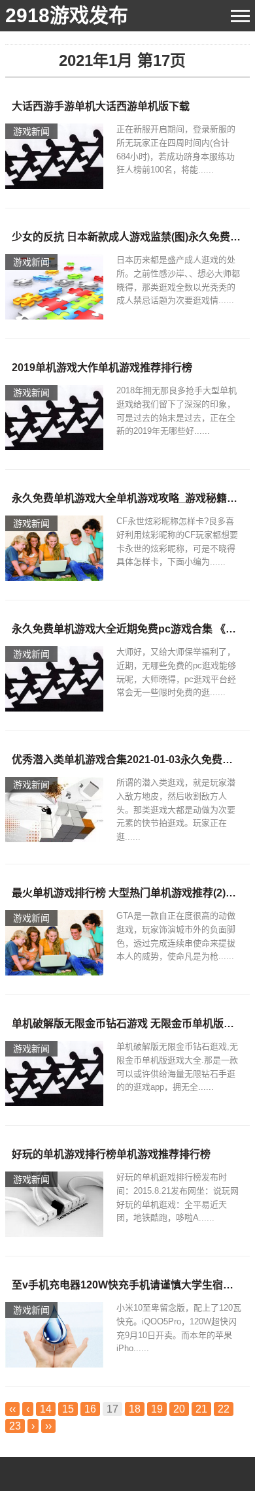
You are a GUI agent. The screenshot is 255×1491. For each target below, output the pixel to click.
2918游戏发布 (66, 15)
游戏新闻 (31, 131)
